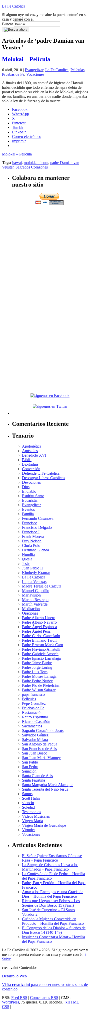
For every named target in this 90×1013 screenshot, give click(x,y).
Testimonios (31, 812)
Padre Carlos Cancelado (41, 636)
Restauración (32, 712)
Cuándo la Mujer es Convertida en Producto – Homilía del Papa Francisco (53, 921)
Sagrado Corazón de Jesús (43, 730)
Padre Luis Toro (35, 672)
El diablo (29, 491)
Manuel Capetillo (35, 590)
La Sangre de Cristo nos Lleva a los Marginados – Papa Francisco (50, 867)
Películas (77, 70)
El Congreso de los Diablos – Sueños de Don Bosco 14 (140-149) (54, 930)
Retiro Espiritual (35, 717)
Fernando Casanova (38, 518)
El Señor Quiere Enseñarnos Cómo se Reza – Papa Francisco (52, 858)
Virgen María (32, 821)
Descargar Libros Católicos (43, 478)
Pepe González (34, 703)
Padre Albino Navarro (39, 622)
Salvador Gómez (35, 735)
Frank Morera (33, 536)
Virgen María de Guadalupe (44, 825)
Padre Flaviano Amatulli (41, 649)
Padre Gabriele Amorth (40, 654)
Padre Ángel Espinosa (39, 627)
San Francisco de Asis (39, 748)
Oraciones (30, 613)
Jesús (26, 563)
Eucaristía (30, 500)
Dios (26, 487)
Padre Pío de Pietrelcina (41, 685)
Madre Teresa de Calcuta (41, 586)
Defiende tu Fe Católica (41, 473)
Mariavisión (31, 595)
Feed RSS (19, 997)
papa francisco (33, 694)
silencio (28, 803)
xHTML (72, 1002)
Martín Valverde (35, 604)
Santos (27, 794)
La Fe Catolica (56, 70)
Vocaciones (35, 74)
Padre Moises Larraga (39, 676)
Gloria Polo (31, 545)
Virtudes (28, 830)
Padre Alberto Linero (38, 618)
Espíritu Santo (33, 496)
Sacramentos (32, 726)
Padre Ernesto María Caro (42, 645)
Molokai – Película (26, 59)
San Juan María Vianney (41, 757)
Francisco (29, 523)
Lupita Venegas (34, 581)
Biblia (27, 460)
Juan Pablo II (32, 568)
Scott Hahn (31, 798)
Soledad (28, 807)
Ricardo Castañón (36, 721)
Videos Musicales (36, 816)
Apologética (31, 446)
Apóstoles (30, 451)
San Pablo (30, 762)
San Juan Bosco (34, 753)
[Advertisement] (45, 251)
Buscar (7, 24)
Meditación (31, 609)
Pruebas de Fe (13, 74)
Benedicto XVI (34, 455)
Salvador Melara (35, 739)
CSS (5, 1006)
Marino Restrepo (35, 600)
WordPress (10, 1002)
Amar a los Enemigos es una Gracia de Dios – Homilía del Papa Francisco (52, 894)
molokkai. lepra (36, 162)
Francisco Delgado (37, 527)
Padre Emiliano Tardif (39, 640)
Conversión (31, 469)
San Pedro (30, 767)
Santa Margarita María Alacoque (47, 785)
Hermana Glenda (35, 550)
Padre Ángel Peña (36, 631)
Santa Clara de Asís (37, 776)
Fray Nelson (32, 541)
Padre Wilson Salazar (39, 690)
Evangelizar (34, 70)
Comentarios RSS (44, 997)
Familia (28, 514)
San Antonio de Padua (39, 744)
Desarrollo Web (14, 976)
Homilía (28, 554)
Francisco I (31, 532)
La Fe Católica (13, 6)
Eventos (28, 509)
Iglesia (27, 559)
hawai (17, 162)
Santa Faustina (33, 780)
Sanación (29, 771)
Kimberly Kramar (36, 572)
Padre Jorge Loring (37, 667)
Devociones (31, 482)
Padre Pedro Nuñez (37, 681)
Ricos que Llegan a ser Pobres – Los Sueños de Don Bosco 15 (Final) (51, 903)
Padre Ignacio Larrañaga (41, 658)
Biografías (30, 464)
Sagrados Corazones (32, 167)
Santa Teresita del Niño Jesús (45, 789)
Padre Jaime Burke (37, 663)
